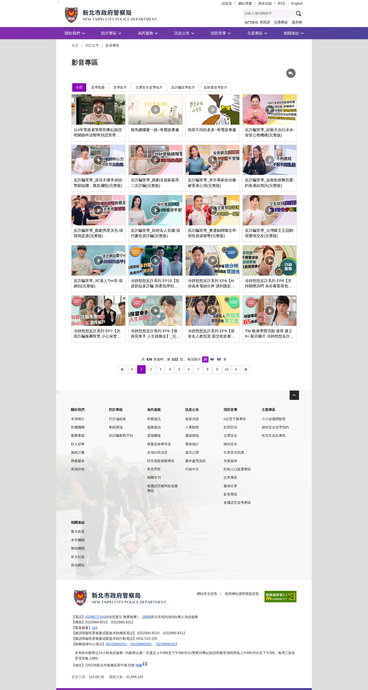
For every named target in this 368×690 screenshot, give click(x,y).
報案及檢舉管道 (159, 444)
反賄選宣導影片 (215, 87)
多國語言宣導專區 (237, 502)
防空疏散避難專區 (160, 461)
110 (94, 628)
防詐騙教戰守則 (121, 435)
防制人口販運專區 (237, 469)
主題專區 (255, 33)
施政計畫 (78, 452)
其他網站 (78, 565)
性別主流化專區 (274, 435)
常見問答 (154, 469)
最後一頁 (245, 369)
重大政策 (78, 531)
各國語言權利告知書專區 (162, 488)
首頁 (75, 45)
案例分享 (230, 486)
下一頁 (236, 369)
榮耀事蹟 (78, 435)
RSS (281, 3)
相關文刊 (154, 477)
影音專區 (230, 494)
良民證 (265, 22)
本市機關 (78, 540)
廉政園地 (192, 435)
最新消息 (192, 419)
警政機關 (78, 548)
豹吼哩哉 (116, 427)
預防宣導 (218, 33)
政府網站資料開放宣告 (242, 594)
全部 (79, 87)
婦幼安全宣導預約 (275, 427)
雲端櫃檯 (154, 435)
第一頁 (122, 369)
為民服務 (145, 33)
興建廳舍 (78, 461)
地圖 (138, 665)
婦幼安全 (230, 444)
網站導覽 (245, 3)
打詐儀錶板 (117, 419)
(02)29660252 (141, 644)
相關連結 (291, 33)
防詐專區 (108, 33)
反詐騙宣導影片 (183, 87)
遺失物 (297, 22)
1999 (146, 617)
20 (205, 359)
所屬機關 (78, 427)
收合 (294, 395)
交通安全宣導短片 (149, 87)
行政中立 (192, 469)
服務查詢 (154, 427)
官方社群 (78, 557)
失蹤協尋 (230, 461)
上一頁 (132, 369)
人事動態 (192, 427)
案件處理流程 (195, 461)
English (297, 3)
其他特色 (78, 469)
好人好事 (78, 444)
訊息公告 (182, 33)
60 (219, 359)
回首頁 (227, 3)
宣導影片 (120, 87)
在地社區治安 (157, 452)
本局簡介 (78, 419)
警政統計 (192, 444)
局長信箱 (265, 3)
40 (212, 359)
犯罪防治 (230, 427)
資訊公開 (192, 452)
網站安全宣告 (207, 594)
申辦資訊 (154, 419)
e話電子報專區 (235, 419)
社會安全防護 (234, 452)
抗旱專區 (230, 477)
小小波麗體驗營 (274, 419)
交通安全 (230, 435)
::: (58, 2)
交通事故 (281, 22)
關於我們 (72, 33)
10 (227, 369)
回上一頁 (291, 70)
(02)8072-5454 (96, 617)
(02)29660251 (116, 644)
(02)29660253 (166, 644)
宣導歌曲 (98, 87)
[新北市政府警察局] (121, 15)
